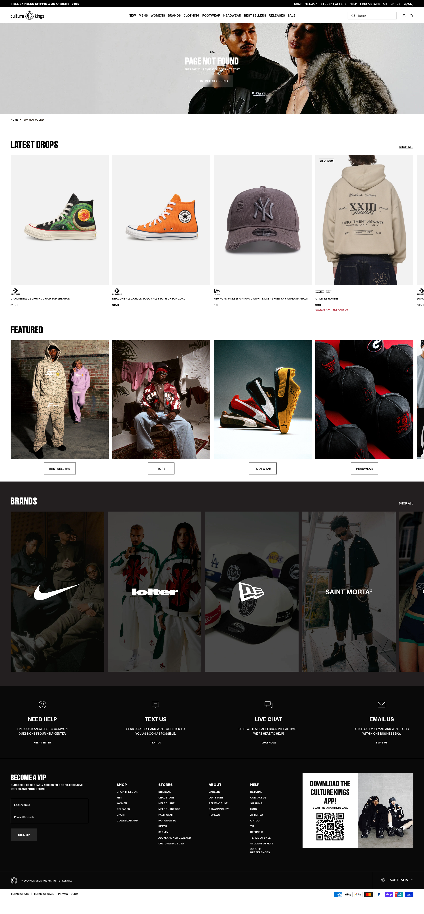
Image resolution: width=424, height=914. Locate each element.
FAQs (253, 809)
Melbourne (166, 803)
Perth (162, 826)
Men (119, 797)
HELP (353, 3)
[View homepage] (27, 15)
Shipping (256, 803)
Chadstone (166, 797)
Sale (291, 15)
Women (122, 803)
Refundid (256, 832)
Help (254, 784)
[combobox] (372, 15)
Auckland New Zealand (174, 838)
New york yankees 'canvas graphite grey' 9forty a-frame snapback (261, 298)
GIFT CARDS (392, 3)
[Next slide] (413, 218)
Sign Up (24, 835)
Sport (121, 815)
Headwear (232, 15)
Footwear (211, 15)
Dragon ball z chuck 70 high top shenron (40, 298)
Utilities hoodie (326, 298)
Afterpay (256, 815)
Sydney (163, 832)
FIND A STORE (370, 3)
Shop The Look (127, 792)
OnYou (254, 820)
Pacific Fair (166, 815)
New (132, 15)
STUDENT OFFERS (333, 3)
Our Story (216, 797)
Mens (143, 15)
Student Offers (261, 843)
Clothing (191, 15)
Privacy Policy (219, 809)
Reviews (214, 815)
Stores (165, 784)
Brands (174, 15)
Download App (127, 820)
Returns (256, 792)
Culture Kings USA (171, 843)
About (215, 784)
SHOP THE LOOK (306, 3)
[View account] (404, 15)
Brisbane (164, 792)
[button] (411, 15)
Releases (277, 15)
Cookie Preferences (260, 850)
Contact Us (258, 797)
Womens (158, 15)
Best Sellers (255, 15)
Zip (252, 826)
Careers (215, 792)
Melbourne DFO (169, 809)
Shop (122, 784)
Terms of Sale (260, 838)
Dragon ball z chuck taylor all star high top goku (148, 298)
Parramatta (167, 820)
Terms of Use (218, 803)
